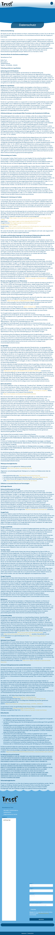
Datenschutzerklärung (43, 913)
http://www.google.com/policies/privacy (36, 278)
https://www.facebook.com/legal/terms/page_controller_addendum (24, 704)
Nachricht (32, 894)
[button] (51, 3)
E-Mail (31, 888)
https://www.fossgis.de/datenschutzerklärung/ (30, 632)
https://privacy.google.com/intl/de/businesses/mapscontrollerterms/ (22, 371)
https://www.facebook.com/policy (38, 390)
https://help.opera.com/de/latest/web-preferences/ (19, 228)
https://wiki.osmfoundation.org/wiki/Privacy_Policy (18, 634)
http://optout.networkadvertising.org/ (29, 475)
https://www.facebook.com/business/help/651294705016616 (19, 394)
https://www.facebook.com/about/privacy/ (24, 697)
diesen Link (27, 307)
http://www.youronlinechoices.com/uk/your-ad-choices (22, 480)
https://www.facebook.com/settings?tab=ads (19, 468)
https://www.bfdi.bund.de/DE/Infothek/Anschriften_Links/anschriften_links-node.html (29, 752)
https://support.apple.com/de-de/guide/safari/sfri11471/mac (24, 221)
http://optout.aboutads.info (40, 477)
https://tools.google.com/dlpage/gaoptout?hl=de (20, 300)
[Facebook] (48, 3)
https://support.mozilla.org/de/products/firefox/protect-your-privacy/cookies (30, 226)
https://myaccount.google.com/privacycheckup (33, 710)
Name (31, 883)
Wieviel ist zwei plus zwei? (36, 903)
